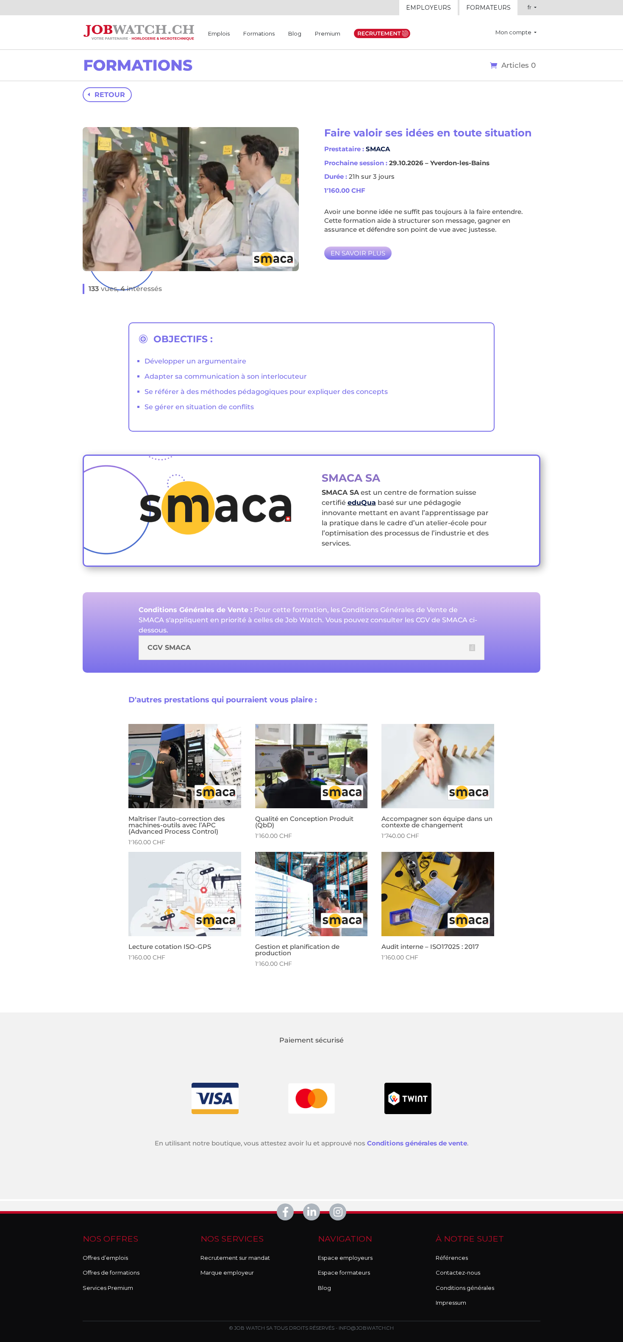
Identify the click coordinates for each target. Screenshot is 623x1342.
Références (452, 1257)
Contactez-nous (458, 1272)
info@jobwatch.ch (366, 1328)
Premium (327, 33)
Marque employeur (227, 1272)
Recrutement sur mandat (235, 1257)
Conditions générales (465, 1287)
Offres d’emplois (105, 1257)
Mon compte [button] (514, 32)
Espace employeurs (345, 1257)
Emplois (219, 33)
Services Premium (108, 1287)
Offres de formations (111, 1272)
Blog (294, 33)
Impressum (451, 1302)
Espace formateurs (344, 1272)
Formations (259, 33)
